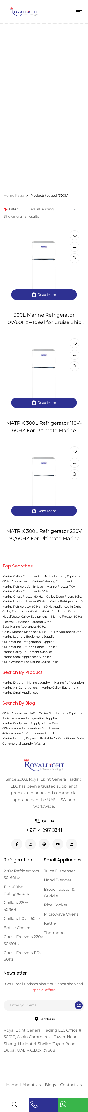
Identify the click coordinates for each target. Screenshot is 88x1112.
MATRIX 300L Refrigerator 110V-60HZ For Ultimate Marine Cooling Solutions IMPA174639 (44, 430)
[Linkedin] (71, 844)
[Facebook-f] (16, 844)
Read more (47, 294)
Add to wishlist (74, 235)
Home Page (14, 195)
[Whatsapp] (63, 1104)
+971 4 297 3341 (44, 830)
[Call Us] (34, 1104)
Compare (74, 247)
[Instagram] (30, 844)
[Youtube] (57, 844)
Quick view (74, 258)
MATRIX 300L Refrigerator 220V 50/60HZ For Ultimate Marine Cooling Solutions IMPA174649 (44, 538)
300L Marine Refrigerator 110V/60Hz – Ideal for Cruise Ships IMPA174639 (44, 322)
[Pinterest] (44, 844)
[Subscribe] (79, 1005)
